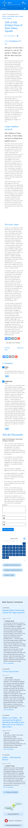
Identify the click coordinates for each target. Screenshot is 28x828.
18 (10, 552)
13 (17, 549)
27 (17, 555)
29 (24, 555)
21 (20, 552)
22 (24, 552)
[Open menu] (25, 3)
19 (14, 552)
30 (4, 557)
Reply (6, 376)
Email (4, 521)
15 (24, 549)
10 (7, 549)
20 (17, 552)
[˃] (24, 560)
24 (7, 555)
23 (4, 555)
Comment (5, 505)
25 (10, 555)
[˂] (3, 560)
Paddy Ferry (8, 381)
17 (7, 552)
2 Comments (10, 36)
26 (14, 555)
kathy (6, 367)
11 (10, 549)
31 (7, 557)
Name (4, 515)
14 (20, 549)
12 (14, 549)
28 (20, 555)
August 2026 (14, 538)
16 (4, 552)
